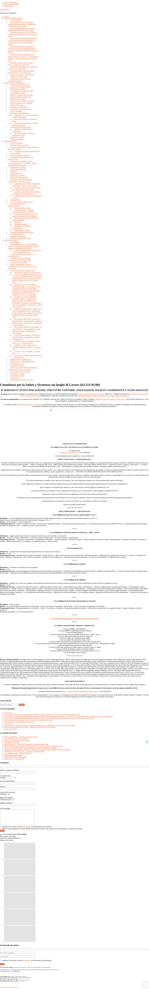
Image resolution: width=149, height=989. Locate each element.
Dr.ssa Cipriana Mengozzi (70, 691)
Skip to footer (8, 6)
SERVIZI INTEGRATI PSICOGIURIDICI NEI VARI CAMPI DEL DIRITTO (104, 396)
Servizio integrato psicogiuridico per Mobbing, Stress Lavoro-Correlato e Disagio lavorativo (33, 746)
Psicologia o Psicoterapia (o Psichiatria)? (17, 740)
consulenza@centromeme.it (68, 452)
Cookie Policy (16, 971)
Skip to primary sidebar (11, 4)
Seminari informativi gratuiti (13, 755)
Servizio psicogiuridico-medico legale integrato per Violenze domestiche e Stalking (30, 748)
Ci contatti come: (5, 776)
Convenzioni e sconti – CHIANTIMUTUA (18, 753)
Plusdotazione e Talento (11, 742)
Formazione (8, 713)
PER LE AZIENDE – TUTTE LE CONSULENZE (21, 737)
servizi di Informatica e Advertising (30, 404)
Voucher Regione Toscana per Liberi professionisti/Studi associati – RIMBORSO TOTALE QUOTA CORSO (39, 725)
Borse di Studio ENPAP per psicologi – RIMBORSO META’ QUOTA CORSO (30, 727)
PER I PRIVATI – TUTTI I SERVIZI (16, 739)
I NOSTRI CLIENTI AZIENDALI (15, 757)
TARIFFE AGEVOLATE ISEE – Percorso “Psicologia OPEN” (24, 751)
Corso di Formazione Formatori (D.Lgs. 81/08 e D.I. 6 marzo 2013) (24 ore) (28, 720)
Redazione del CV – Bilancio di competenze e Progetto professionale (26, 744)
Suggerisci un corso (10, 729)
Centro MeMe (4, 9)
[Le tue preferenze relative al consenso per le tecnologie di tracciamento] (147, 742)
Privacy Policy (6, 971)
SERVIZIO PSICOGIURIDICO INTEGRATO (110, 399)
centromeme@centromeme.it (89, 691)
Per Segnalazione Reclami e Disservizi (9, 987)
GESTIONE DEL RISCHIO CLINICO (91, 394)
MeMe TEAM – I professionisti (14, 759)
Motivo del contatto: (6, 797)
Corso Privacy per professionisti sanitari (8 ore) (19, 722)
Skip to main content (10, 2)
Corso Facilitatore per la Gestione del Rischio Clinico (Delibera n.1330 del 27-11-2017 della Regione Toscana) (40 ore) (42, 714)
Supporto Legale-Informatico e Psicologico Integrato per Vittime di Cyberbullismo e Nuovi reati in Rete (37, 749)
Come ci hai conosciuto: (7, 792)
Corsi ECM (7, 723)
